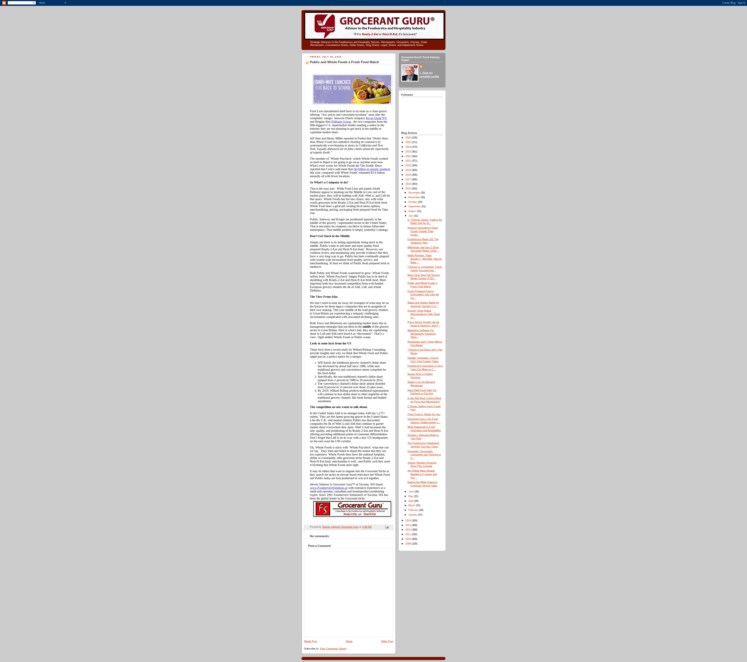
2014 (408, 520)
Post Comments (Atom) (333, 648)
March (412, 505)
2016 (408, 184)
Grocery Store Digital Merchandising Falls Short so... (424, 314)
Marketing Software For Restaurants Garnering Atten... (422, 334)
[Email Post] (386, 527)
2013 (408, 525)
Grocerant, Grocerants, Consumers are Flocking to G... (424, 455)
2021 (408, 160)
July (411, 216)
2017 (408, 179)
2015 (408, 188)
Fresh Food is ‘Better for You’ (424, 414)
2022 (408, 156)
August (412, 211)
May (411, 496)
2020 (408, 165)
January (413, 514)
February (413, 510)
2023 (408, 151)
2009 (408, 543)
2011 (408, 534)
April (411, 501)
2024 (408, 147)
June (411, 491)
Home (349, 641)
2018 (408, 174)
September (414, 206)
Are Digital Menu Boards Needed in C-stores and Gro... (422, 474)
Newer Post (310, 641)
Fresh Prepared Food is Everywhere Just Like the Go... (423, 294)
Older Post (387, 641)
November (414, 197)
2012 (408, 529)
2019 (408, 170)
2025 (408, 142)
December (414, 192)
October (413, 202)
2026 (408, 137)
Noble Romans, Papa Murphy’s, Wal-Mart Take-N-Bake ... (425, 259)
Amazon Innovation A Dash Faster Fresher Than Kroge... (423, 231)
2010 (408, 539)
